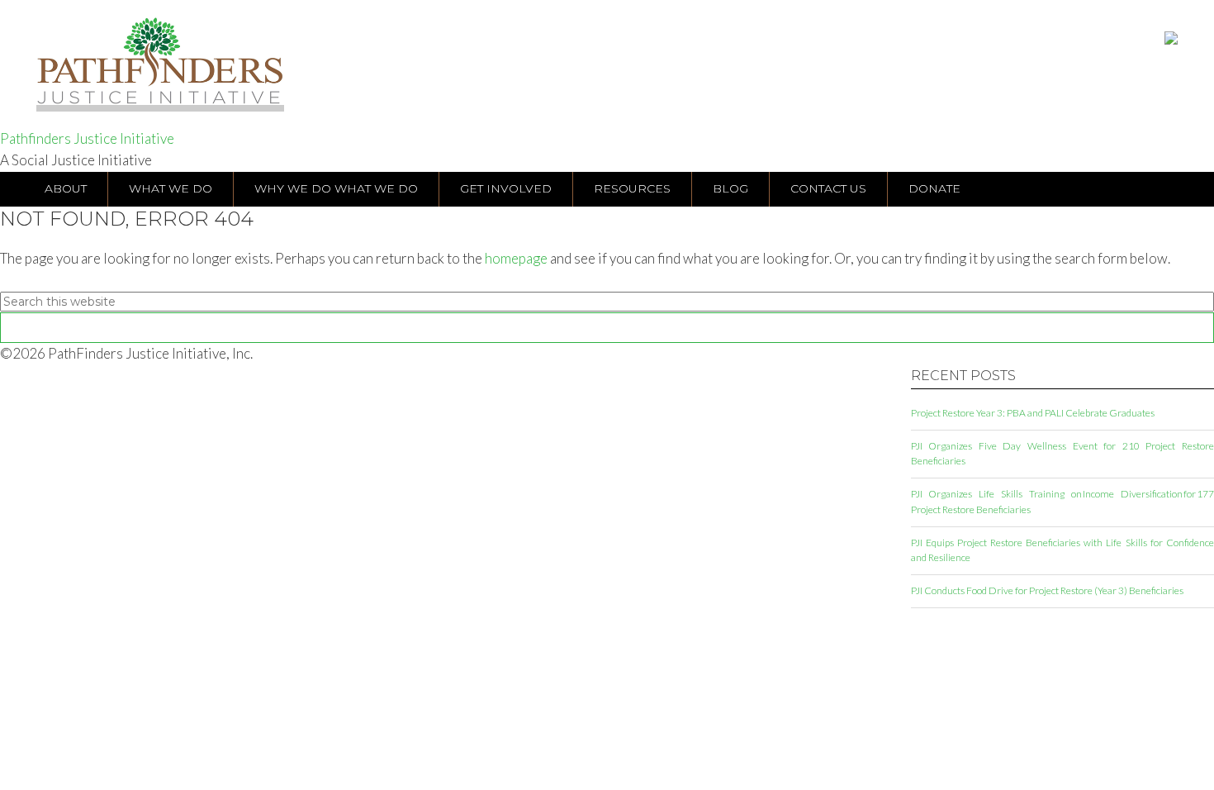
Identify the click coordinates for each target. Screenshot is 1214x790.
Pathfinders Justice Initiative (87, 138)
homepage (516, 258)
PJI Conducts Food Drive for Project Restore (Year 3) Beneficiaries (1047, 590)
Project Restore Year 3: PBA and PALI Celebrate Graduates (1033, 413)
